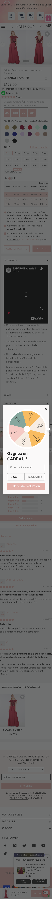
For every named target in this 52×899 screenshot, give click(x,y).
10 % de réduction (26, 486)
